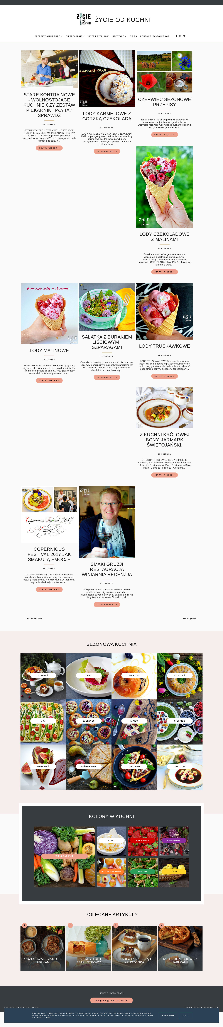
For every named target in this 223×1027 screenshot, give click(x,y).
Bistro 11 (155, 467)
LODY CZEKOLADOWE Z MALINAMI (165, 237)
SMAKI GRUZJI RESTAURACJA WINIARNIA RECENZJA (107, 569)
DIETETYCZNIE (74, 36)
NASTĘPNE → (191, 618)
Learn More (168, 1016)
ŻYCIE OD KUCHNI (123, 19)
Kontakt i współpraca (111, 993)
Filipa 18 (166, 467)
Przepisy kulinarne (48, 36)
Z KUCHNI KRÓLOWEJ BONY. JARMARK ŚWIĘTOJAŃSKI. (164, 439)
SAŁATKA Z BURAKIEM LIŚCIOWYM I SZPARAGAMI (107, 342)
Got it (185, 1016)
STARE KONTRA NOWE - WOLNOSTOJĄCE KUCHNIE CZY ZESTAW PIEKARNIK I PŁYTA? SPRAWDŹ (49, 105)
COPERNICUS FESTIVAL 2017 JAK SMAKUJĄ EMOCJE (49, 554)
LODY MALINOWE (49, 350)
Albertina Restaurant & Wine (154, 465)
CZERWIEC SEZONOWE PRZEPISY (164, 102)
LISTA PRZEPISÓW (98, 36)
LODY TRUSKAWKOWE (164, 346)
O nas (133, 36)
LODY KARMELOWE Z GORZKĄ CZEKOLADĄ (107, 116)
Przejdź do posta (43, 966)
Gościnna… (179, 467)
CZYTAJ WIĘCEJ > (49, 148)
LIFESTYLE (118, 36)
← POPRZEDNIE (33, 618)
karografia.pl (210, 1007)
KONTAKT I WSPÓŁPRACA (155, 36)
